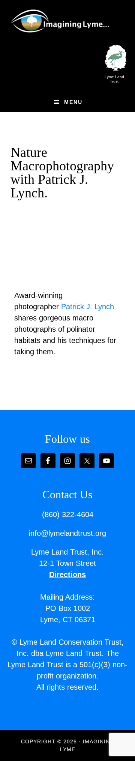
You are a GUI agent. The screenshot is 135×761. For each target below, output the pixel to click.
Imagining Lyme (65, 20)
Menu (73, 102)
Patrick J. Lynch (87, 306)
